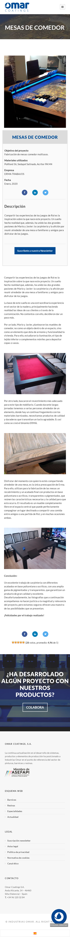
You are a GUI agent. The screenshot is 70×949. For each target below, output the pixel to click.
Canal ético (13, 863)
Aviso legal (12, 846)
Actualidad (12, 816)
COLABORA (35, 707)
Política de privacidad (18, 852)
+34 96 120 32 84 (16, 897)
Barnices (11, 799)
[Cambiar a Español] (35, 933)
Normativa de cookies (18, 857)
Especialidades (14, 811)
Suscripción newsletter (19, 840)
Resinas (11, 805)
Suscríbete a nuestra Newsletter (35, 250)
